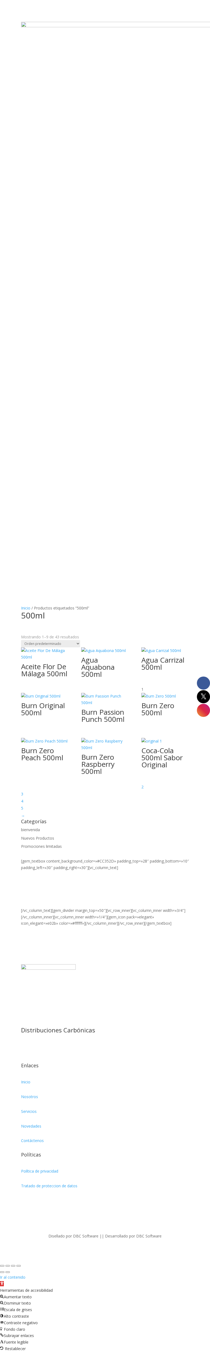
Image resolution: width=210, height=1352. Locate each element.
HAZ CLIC (29, 897)
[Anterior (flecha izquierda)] (2, 1272)
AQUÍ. (26, 903)
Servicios (29, 1111)
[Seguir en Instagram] (47, 1048)
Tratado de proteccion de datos (49, 1185)
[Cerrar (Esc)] (18, 1266)
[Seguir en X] (36, 1048)
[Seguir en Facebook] (25, 1048)
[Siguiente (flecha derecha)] (7, 1272)
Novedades (31, 1126)
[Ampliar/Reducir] (2, 1266)
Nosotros (29, 1096)
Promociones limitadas (41, 846)
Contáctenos (32, 1140)
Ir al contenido (12, 1277)
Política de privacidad (39, 1171)
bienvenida (30, 829)
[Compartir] (13, 1266)
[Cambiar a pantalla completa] (7, 1266)
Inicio (25, 608)
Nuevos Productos (37, 838)
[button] (2, 1283)
